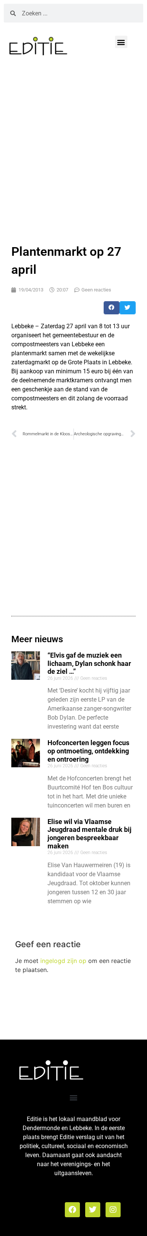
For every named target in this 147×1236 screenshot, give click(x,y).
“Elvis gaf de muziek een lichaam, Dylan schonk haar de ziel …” (89, 663)
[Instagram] (113, 1209)
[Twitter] (92, 1209)
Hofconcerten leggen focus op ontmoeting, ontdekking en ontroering (88, 751)
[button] (121, 42)
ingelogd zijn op (63, 960)
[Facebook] (72, 1209)
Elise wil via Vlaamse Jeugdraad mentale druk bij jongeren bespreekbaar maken (89, 834)
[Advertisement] (73, 148)
